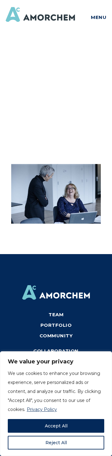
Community (56, 336)
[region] (56, 403)
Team (56, 314)
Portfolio (56, 325)
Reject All (56, 442)
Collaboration (56, 351)
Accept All (56, 426)
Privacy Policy (42, 409)
